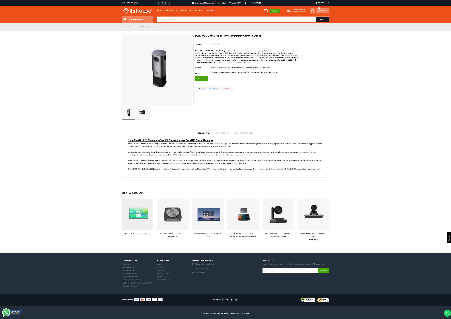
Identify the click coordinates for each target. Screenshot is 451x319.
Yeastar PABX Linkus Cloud (131, 280)
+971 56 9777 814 (202, 269)
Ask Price (201, 79)
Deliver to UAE (128, 3)
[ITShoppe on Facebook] (158, 3)
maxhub (240, 72)
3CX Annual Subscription (130, 286)
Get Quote (275, 11)
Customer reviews (244, 133)
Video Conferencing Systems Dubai (259, 67)
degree (227, 72)
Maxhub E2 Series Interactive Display (137, 234)
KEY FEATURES (222, 133)
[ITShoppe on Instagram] (169, 3)
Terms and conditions (129, 270)
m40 (235, 72)
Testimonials (161, 267)
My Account (161, 270)
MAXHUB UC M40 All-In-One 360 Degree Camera (257, 72)
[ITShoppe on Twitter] (162, 3)
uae (274, 72)
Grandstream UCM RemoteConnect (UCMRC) (137, 283)
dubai (232, 72)
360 (212, 72)
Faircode (247, 313)
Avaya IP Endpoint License (130, 277)
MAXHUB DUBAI (216, 67)
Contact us (125, 264)
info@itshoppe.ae (202, 272)
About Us (160, 264)
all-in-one (217, 72)
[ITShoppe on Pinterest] (165, 3)
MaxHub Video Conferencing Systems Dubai (234, 67)
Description (204, 133)
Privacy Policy (161, 277)
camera (222, 72)
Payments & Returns (163, 273)
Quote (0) (449, 237)
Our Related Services (164, 280)
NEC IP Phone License (129, 273)
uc (276, 72)
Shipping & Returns (128, 267)
